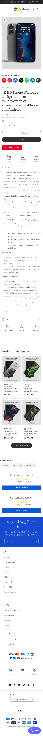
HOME (6, 557)
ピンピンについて (10, 639)
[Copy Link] (38, 80)
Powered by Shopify (29, 726)
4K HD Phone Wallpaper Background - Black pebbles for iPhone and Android (31, 431)
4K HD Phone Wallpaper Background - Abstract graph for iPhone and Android (31, 388)
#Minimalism (17, 465)
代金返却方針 (9, 616)
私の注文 (7, 625)
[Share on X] (21, 80)
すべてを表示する (21, 446)
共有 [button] (5, 311)
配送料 (7, 117)
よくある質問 (9, 644)
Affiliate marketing (10, 597)
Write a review (21, 488)
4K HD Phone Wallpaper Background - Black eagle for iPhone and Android (11, 431)
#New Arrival (30, 465)
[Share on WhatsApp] (27, 80)
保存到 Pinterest (13, 147)
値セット (7, 572)
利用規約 (7, 620)
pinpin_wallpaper (18, 726)
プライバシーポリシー (12, 611)
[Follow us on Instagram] (9, 80)
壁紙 (6, 577)
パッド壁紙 (8, 587)
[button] (4, 8)
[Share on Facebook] (15, 80)
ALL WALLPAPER (10, 562)
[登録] (36, 541)
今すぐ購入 (21, 139)
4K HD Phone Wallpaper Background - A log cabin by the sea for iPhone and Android (11, 388)
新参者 (6, 567)
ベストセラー (9, 582)
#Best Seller (5, 465)
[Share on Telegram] (32, 80)
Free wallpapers (10, 592)
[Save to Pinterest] (4, 80)
